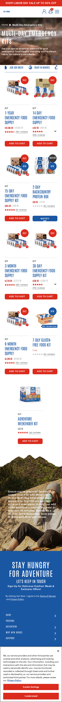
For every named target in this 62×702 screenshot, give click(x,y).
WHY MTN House (14, 632)
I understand (31, 696)
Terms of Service (48, 596)
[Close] (58, 651)
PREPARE (10, 620)
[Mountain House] (6, 11)
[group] (31, 68)
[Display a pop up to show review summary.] (55, 132)
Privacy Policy (17, 599)
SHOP (8, 614)
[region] (31, 674)
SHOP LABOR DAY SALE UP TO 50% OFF (31, 3)
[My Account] (44, 11)
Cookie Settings (31, 687)
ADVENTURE (11, 626)
